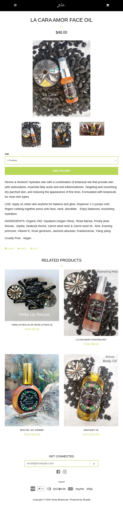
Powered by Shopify (80, 499)
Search (61, 482)
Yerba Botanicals (59, 499)
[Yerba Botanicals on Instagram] (65, 472)
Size (7, 154)
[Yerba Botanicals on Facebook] (58, 472)
